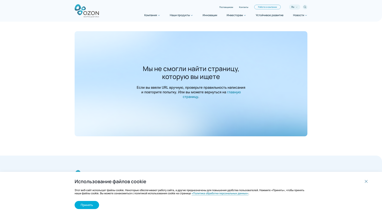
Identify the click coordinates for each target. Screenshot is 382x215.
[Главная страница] (87, 11)
